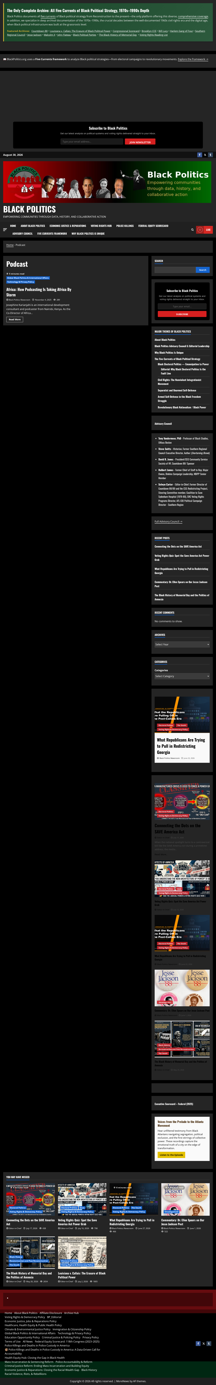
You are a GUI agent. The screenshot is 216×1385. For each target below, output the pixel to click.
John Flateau (64, 34)
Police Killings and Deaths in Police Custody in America (37, 1345)
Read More (16, 319)
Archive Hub (71, 1313)
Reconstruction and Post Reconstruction (176, 1049)
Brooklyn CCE (149, 31)
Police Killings (125, 226)
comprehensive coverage (193, 16)
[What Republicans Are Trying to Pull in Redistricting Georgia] (182, 715)
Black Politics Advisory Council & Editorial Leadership (182, 346)
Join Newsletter (140, 142)
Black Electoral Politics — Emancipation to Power (183, 364)
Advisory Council (22, 233)
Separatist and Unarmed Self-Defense (177, 390)
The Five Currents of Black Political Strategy (177, 359)
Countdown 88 (39, 31)
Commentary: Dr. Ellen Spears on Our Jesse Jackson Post (182, 1222)
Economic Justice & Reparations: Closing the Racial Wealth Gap (42, 1370)
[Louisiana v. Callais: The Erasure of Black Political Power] (82, 1253)
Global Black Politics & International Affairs (28, 278)
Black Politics (29, 209)
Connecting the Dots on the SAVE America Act (178, 546)
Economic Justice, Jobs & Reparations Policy (30, 1321)
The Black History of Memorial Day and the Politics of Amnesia (29, 1275)
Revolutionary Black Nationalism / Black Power (182, 407)
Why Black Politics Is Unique (88, 233)
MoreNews (122, 1381)
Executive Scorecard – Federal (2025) (174, 1104)
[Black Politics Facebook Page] (199, 154)
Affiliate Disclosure (51, 1313)
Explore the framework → (193, 59)
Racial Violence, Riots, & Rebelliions (25, 1374)
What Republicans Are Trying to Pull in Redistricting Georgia (132, 1222)
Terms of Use (13, 1341)
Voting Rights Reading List (154, 34)
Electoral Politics (166, 725)
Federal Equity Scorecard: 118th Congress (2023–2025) (67, 1341)
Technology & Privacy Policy (20, 281)
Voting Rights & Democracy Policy (173, 729)
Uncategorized (165, 1002)
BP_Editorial (54, 1317)
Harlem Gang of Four (181, 31)
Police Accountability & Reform (74, 1362)
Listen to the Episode (171, 1154)
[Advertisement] (108, 98)
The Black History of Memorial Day (118, 34)
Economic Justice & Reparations (68, 226)
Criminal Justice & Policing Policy (61, 1337)
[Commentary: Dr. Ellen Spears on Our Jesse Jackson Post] (182, 988)
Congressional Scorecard (126, 31)
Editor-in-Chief (15, 1228)
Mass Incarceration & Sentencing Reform (29, 1362)
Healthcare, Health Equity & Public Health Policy (33, 1325)
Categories (161, 670)
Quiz (179, 889)
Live (208, 230)
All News (28, 1341)
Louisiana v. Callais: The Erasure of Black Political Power (80, 31)
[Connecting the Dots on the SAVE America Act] (182, 801)
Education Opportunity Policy (22, 1337)
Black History (164, 1045)
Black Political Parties (84, 34)
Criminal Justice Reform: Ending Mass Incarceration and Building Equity (47, 1366)
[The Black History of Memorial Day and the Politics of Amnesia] (182, 1039)
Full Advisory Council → (168, 521)
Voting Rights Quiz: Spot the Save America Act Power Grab (77, 1222)
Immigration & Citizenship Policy (72, 1329)
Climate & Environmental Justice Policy (27, 1329)
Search (159, 261)
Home (13, 226)
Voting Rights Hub (101, 226)
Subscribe (182, 314)
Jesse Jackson (34, 34)
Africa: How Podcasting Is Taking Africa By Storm (38, 291)
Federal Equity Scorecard (153, 226)
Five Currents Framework (52, 233)
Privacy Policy (91, 1337)
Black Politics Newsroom (19, 299)
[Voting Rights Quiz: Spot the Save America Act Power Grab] (182, 878)
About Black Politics (33, 226)
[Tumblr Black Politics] (210, 154)
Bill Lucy (163, 31)
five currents (48, 16)
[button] (5, 229)
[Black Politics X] (205, 154)
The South (181, 725)
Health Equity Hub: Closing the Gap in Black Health (35, 1357)
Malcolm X (49, 34)
